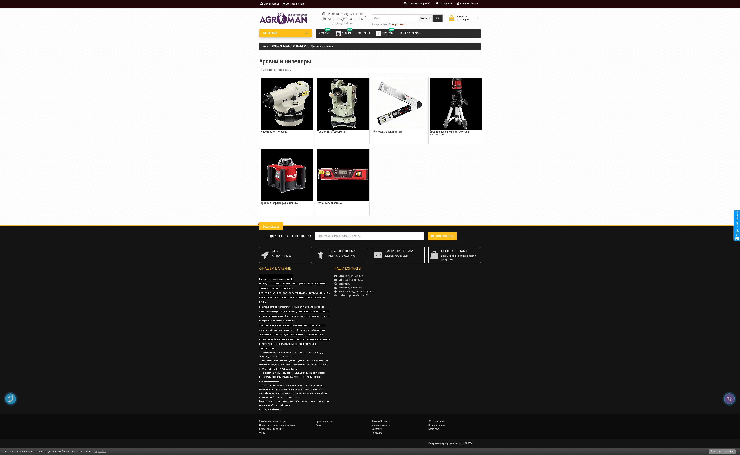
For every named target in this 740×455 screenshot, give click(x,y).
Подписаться (444, 236)
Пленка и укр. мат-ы (411, 33)
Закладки (377, 428)
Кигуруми (388, 32)
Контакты (364, 33)
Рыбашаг (347, 32)
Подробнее (100, 451)
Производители (324, 421)
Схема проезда (271, 4)
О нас (262, 432)
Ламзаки (324, 32)
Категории (270, 33)
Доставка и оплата (294, 4)
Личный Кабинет (381, 421)
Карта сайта (434, 428)
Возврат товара (436, 425)
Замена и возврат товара (272, 421)
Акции (319, 425)
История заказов (381, 425)
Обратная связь (436, 421)
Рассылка (377, 432)
